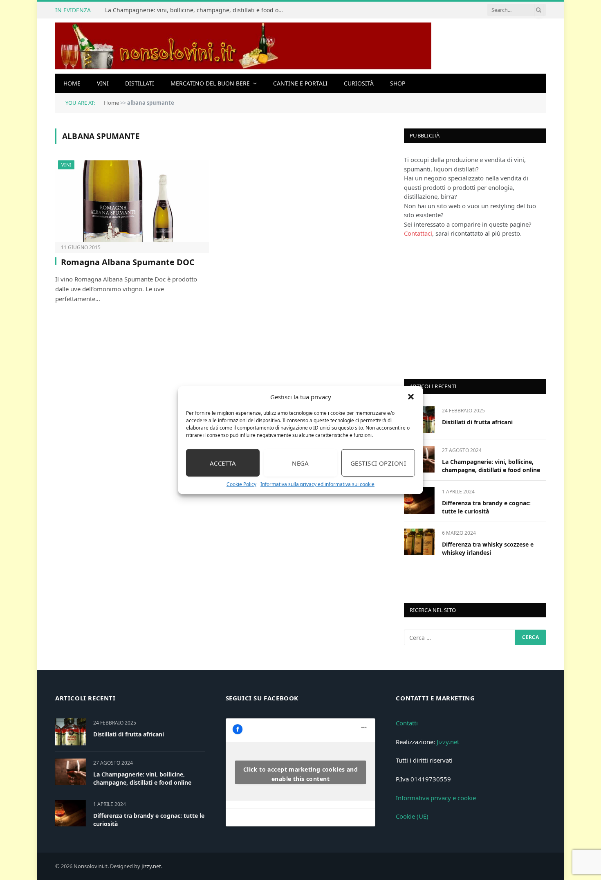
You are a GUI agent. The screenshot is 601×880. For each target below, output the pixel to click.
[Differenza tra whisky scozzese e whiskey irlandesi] (419, 542)
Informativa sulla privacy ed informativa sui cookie (317, 484)
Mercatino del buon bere (210, 83)
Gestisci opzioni (378, 463)
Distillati (139, 83)
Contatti (407, 723)
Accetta (223, 463)
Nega (300, 463)
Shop (397, 83)
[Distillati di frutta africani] (70, 731)
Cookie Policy (241, 484)
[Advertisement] (465, 308)
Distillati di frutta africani (477, 422)
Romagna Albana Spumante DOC (128, 262)
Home (72, 83)
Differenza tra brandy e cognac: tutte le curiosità (486, 507)
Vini (103, 83)
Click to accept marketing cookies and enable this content (300, 774)
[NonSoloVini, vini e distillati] (243, 46)
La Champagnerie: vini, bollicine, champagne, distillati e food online (197, 10)
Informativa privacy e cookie (436, 798)
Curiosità (359, 83)
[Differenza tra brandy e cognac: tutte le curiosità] (419, 500)
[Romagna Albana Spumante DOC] (132, 201)
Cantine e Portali (300, 83)
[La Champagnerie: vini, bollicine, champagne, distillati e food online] (70, 771)
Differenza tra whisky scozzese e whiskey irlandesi (488, 548)
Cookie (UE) (412, 816)
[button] (411, 397)
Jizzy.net (448, 742)
